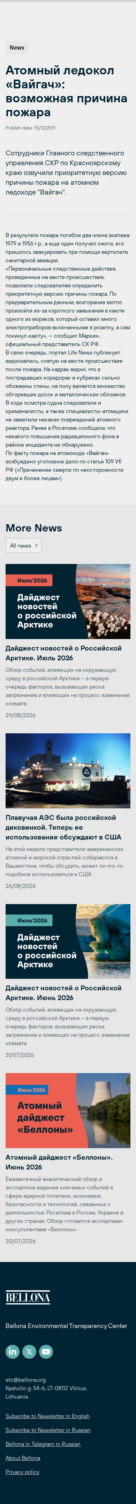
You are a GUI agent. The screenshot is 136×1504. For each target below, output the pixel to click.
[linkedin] (13, 1352)
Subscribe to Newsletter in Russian (48, 1430)
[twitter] (29, 1352)
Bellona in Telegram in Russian (43, 1444)
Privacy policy (22, 1472)
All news (20, 545)
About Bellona (23, 1458)
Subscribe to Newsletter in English (48, 1416)
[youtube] (46, 1352)
